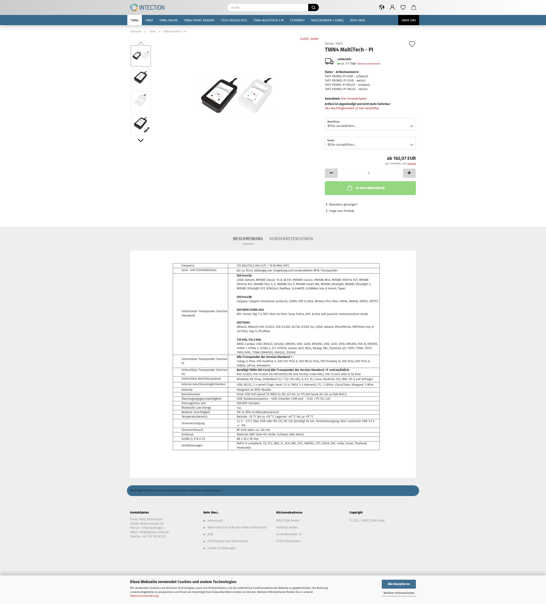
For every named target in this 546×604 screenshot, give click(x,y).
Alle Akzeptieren (399, 584)
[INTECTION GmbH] (149, 7)
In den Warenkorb (370, 188)
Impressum (215, 520)
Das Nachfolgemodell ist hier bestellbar (352, 108)
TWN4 (135, 20)
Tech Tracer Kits (234, 20)
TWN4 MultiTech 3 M (268, 20)
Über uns (408, 20)
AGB (210, 534)
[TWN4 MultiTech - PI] (236, 90)
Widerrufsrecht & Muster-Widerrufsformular (237, 527)
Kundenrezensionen (291, 238)
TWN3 (149, 20)
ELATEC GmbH (309, 39)
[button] (381, 7)
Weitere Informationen (398, 593)
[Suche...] (313, 7)
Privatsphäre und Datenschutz (228, 541)
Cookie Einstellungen (222, 548)
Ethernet (297, 20)
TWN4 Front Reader (199, 20)
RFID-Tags (357, 20)
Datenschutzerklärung (144, 595)
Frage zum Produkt (341, 211)
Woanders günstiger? (343, 204)
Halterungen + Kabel (327, 20)
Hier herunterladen (354, 99)
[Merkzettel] (403, 7)
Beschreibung (248, 238)
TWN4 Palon (168, 20)
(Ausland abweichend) (368, 63)
